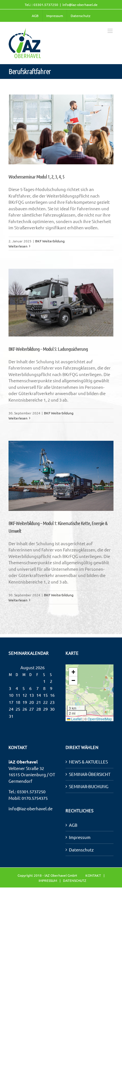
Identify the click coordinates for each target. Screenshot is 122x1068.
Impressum (80, 837)
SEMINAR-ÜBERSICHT (89, 774)
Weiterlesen (18, 246)
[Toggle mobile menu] (110, 31)
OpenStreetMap (100, 718)
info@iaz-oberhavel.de (80, 4)
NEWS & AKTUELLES (88, 761)
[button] (73, 672)
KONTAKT (93, 875)
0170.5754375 (35, 798)
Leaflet (76, 718)
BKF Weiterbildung (50, 241)
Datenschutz (81, 849)
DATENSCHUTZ (74, 880)
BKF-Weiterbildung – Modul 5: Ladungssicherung (48, 349)
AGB (73, 825)
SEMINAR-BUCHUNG (88, 786)
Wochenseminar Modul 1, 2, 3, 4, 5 (36, 176)
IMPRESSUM (48, 880)
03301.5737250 (31, 791)
